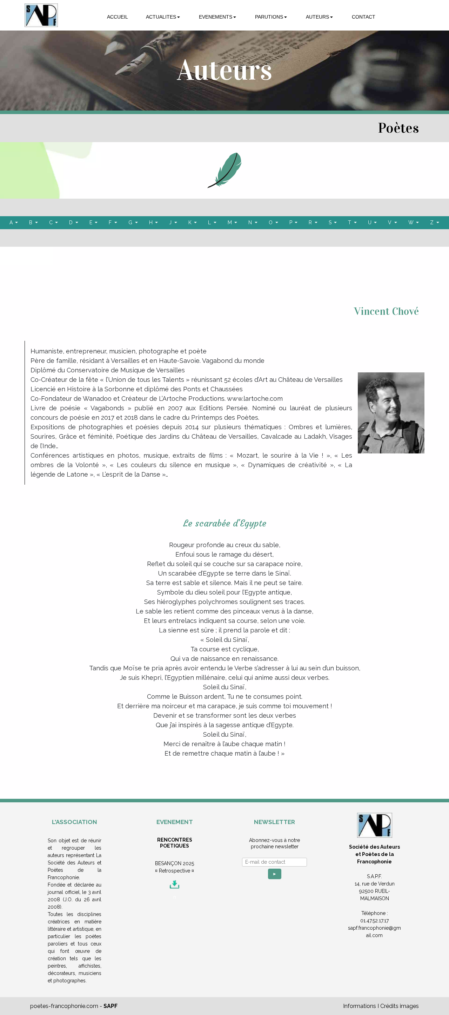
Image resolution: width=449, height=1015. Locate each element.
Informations (359, 1006)
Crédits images (399, 1006)
